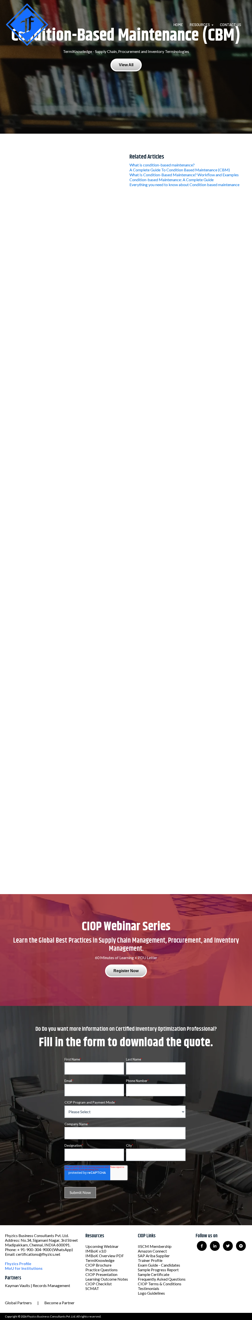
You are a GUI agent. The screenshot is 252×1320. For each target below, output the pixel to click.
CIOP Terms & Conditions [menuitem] (159, 1283)
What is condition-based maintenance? (162, 164)
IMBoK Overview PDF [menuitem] (104, 1255)
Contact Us (230, 24)
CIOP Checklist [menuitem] (98, 1283)
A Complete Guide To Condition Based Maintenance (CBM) (179, 169)
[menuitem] (181, 24)
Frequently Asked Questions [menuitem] (162, 1279)
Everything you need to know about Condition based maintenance (184, 184)
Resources (199, 24)
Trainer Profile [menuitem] (150, 1260)
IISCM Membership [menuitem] (155, 1246)
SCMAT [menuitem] (92, 1288)
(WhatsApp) (62, 1249)
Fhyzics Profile (18, 1263)
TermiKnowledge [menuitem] (99, 1260)
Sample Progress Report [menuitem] (158, 1269)
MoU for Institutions (24, 1268)
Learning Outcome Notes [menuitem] (106, 1279)
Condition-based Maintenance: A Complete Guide (171, 179)
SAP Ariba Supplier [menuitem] (154, 1255)
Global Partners (18, 1302)
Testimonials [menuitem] (148, 1288)
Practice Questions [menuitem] (101, 1269)
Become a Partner (59, 1302)
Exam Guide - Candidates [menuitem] (159, 1265)
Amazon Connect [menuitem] (152, 1251)
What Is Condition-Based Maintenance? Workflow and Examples (184, 174)
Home (178, 24)
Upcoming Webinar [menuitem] (102, 1246)
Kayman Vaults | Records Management (37, 1285)
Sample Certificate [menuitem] (153, 1274)
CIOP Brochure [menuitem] (98, 1265)
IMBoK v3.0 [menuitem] (95, 1251)
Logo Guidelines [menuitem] (151, 1293)
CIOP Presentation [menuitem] (101, 1274)
